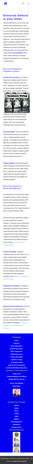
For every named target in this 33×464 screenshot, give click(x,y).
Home (16, 340)
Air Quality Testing (16, 362)
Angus (16, 408)
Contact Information (16, 357)
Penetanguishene (16, 421)
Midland (16, 419)
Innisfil (16, 413)
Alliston (16, 405)
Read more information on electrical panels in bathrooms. (15, 325)
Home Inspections (16, 346)
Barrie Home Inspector (21, 461)
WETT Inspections (16, 351)
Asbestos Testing (16, 359)
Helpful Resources (17, 354)
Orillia (16, 416)
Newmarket (16, 424)
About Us (16, 343)
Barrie (16, 411)
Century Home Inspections (16, 365)
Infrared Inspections (16, 348)
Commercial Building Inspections (16, 368)
